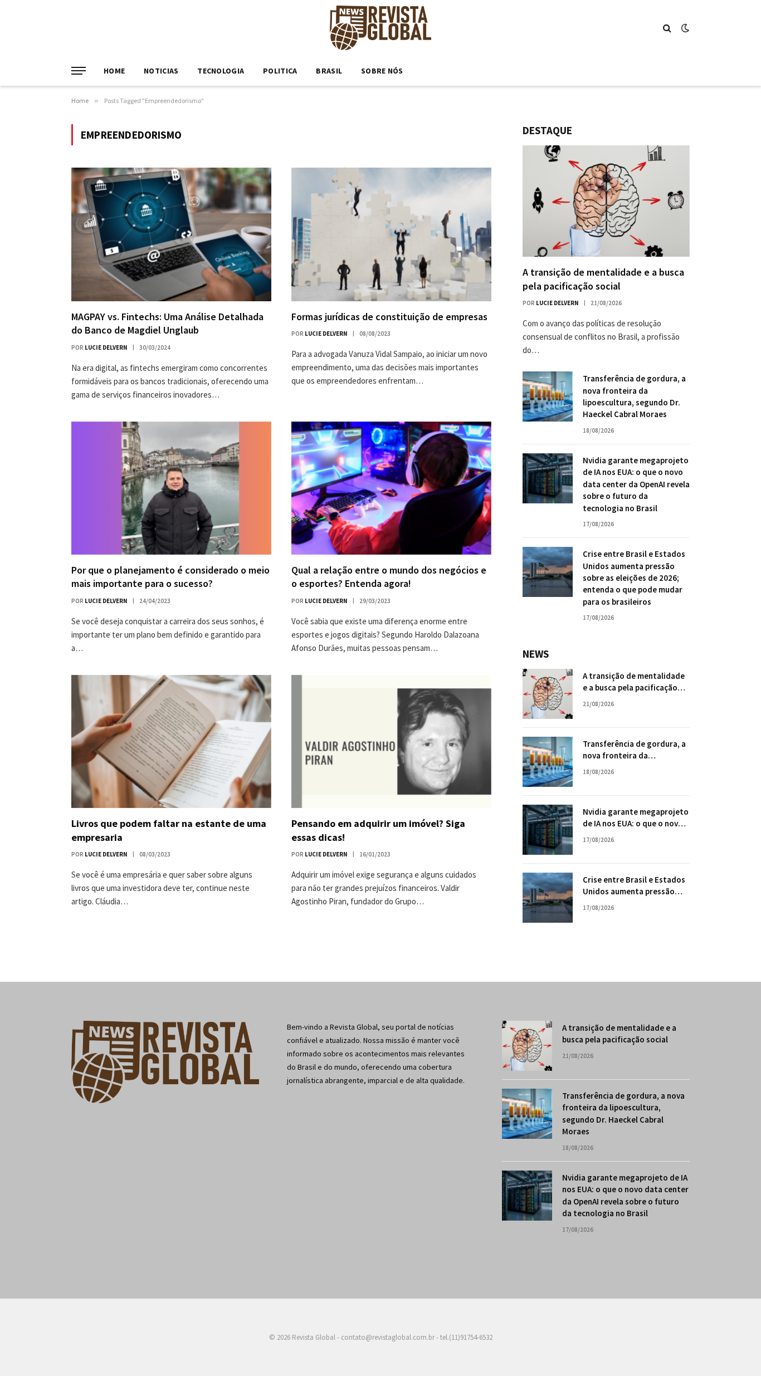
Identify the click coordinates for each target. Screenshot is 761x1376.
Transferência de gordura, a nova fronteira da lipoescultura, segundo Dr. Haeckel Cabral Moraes (634, 396)
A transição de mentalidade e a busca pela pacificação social (603, 279)
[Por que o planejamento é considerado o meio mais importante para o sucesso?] (171, 488)
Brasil (329, 71)
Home (114, 71)
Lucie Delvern (106, 347)
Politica (280, 71)
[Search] (667, 28)
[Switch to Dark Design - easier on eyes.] (684, 27)
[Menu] (78, 71)
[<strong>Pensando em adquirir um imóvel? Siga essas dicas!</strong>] (391, 741)
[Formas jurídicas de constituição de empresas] (391, 234)
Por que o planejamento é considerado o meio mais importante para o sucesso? (170, 577)
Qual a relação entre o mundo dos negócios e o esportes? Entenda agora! (388, 577)
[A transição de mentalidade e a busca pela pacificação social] (606, 201)
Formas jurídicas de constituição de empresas (389, 316)
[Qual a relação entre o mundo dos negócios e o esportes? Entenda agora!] (391, 488)
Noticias (161, 71)
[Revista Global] (380, 28)
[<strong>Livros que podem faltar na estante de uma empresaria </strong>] (171, 741)
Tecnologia (220, 71)
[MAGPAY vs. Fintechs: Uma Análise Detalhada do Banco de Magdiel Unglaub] (171, 234)
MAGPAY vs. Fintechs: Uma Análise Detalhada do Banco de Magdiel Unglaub (167, 323)
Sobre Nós (382, 71)
